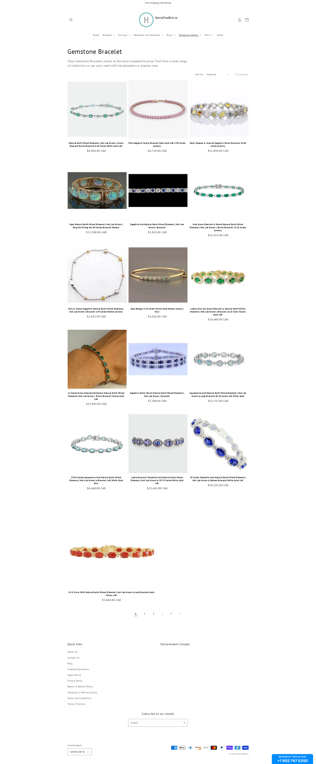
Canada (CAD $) (77, 751)
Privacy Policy (74, 680)
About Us (72, 651)
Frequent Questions (78, 669)
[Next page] (180, 613)
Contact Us (73, 657)
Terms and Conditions (79, 698)
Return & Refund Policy (80, 686)
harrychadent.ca (242, 754)
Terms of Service (76, 703)
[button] (71, 19)
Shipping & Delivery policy (82, 692)
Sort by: (199, 74)
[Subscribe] (184, 722)
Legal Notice (74, 674)
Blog (69, 663)
